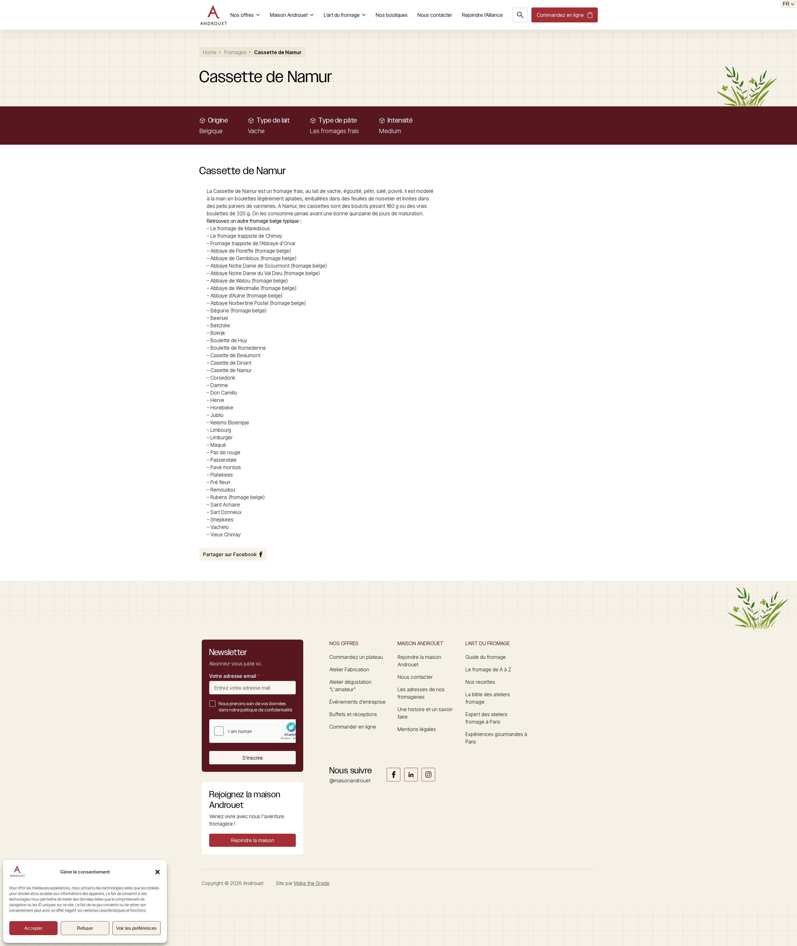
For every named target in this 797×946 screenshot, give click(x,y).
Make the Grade (311, 883)
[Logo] (213, 15)
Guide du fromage (485, 657)
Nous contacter (434, 15)
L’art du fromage (342, 15)
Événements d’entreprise (357, 702)
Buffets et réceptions (353, 714)
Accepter (33, 928)
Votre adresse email (234, 675)
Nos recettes (480, 682)
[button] (157, 872)
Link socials (393, 774)
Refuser (85, 928)
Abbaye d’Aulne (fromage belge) (246, 295)
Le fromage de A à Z (488, 669)
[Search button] (520, 14)
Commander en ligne (352, 727)
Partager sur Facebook (230, 554)
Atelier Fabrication (349, 669)
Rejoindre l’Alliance (482, 15)
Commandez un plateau (356, 657)
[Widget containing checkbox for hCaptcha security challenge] (256, 731)
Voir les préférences (136, 928)
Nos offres (242, 15)
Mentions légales (417, 729)
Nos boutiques (392, 15)
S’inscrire (253, 758)
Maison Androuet (289, 15)
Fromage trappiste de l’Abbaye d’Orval (252, 243)
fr (786, 4)
